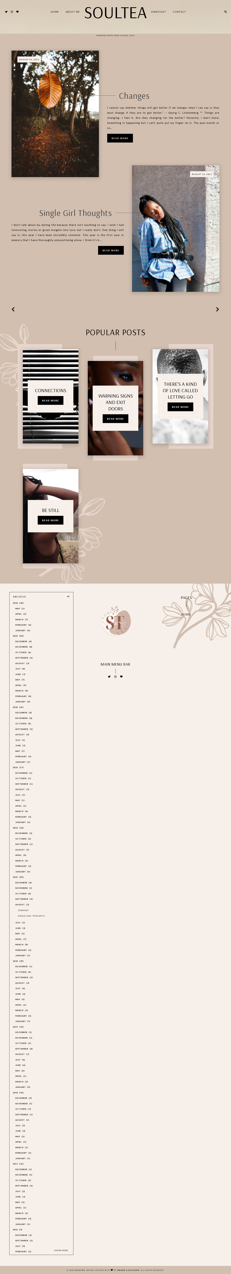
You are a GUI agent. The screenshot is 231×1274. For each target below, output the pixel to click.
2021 (18, 877)
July (19, 669)
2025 (18, 636)
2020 (18, 961)
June (20, 674)
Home (55, 11)
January (22, 630)
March (21, 619)
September (23, 658)
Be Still (50, 510)
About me (73, 11)
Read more (120, 138)
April (20, 614)
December (23, 641)
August (22, 663)
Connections (50, 390)
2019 (18, 1027)
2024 (18, 707)
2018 (18, 1092)
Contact (179, 11)
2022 (18, 828)
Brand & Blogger (128, 1270)
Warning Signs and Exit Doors (115, 402)
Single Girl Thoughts (75, 212)
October (22, 652)
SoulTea (115, 11)
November (23, 647)
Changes (134, 95)
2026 (18, 603)
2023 (18, 767)
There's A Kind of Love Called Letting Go (180, 390)
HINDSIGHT (158, 11)
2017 (18, 1164)
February (23, 625)
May (19, 608)
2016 (17, 1229)
